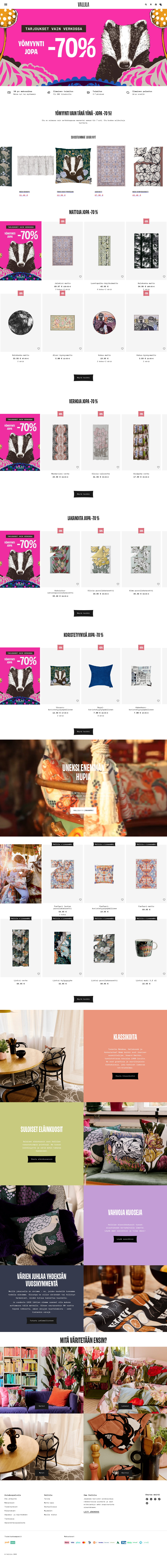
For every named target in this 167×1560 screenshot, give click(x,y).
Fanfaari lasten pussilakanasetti (63, 907)
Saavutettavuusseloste (15, 1523)
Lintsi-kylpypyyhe (62, 981)
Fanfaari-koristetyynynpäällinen (104, 907)
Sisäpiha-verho (141, 474)
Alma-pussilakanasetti (141, 591)
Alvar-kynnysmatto (62, 355)
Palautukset (10, 1511)
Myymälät (48, 1511)
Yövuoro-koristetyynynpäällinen (60, 709)
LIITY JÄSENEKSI (91, 1512)
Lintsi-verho (20, 981)
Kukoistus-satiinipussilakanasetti (60, 592)
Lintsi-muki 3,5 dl (146, 981)
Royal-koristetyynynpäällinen (100, 709)
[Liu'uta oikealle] (164, 441)
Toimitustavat (11, 1507)
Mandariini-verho (60, 474)
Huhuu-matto (104, 355)
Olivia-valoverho (101, 474)
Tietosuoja (9, 1519)
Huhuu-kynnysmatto (146, 355)
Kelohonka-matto (146, 283)
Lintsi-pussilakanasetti (104, 981)
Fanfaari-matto (146, 906)
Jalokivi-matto (62, 283)
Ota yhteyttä (11, 1499)
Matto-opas (49, 1503)
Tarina (47, 1499)
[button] (5, 4)
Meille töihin (50, 1515)
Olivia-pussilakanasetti (101, 591)
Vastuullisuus (50, 1507)
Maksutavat (9, 1503)
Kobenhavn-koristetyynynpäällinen (141, 709)
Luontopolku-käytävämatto (104, 283)
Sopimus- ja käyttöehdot (16, 1515)
